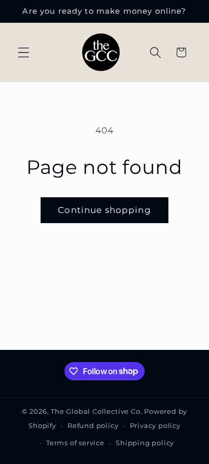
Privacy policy (155, 426)
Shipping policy (145, 443)
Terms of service (75, 443)
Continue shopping (104, 209)
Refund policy (92, 426)
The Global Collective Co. (96, 411)
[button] (24, 52)
